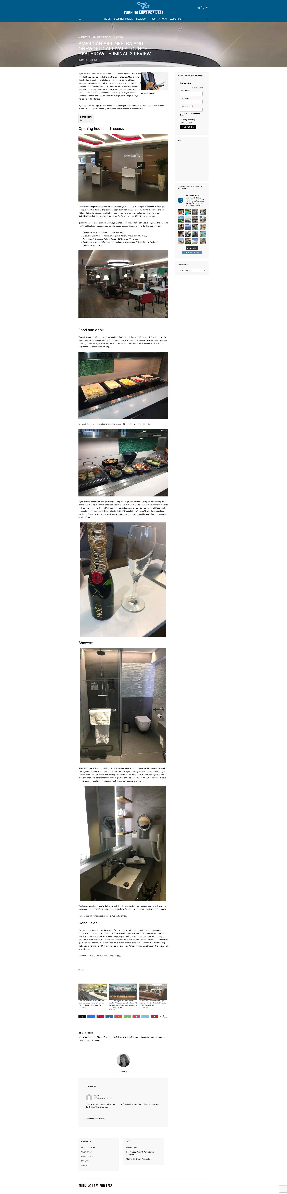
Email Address (186, 106)
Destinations (159, 19)
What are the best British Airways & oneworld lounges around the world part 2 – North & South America (91, 1003)
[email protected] (88, 1147)
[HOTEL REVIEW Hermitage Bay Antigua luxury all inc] (181, 219)
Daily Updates (187, 122)
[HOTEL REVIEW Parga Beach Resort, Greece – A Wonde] (188, 212)
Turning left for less (95, 1185)
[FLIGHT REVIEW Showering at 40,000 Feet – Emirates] (203, 241)
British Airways (104, 37)
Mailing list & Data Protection (138, 1159)
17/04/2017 (82, 60)
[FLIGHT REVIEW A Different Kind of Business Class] (195, 241)
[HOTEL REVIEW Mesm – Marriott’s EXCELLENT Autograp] (195, 227)
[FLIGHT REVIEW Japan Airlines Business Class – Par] (188, 234)
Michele (93, 60)
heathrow (85, 1040)
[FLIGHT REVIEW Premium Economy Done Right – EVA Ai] (188, 219)
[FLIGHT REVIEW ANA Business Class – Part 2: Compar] (203, 227)
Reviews (141, 19)
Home (107, 19)
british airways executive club (126, 1037)
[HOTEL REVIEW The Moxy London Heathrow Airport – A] (181, 234)
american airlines (87, 1037)
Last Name (185, 98)
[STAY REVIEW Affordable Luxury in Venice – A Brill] (203, 234)
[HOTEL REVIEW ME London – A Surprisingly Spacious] (203, 219)
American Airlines (86, 37)
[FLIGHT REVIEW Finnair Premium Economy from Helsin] (195, 234)
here (119, 956)
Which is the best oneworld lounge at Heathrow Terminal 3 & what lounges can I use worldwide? (152, 1003)
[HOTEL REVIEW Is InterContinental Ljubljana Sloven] (203, 212)
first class (161, 1037)
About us (175, 19)
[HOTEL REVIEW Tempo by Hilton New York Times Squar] (195, 212)
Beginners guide (123, 19)
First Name (185, 90)
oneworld (96, 1040)
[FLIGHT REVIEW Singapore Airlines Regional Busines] (188, 227)
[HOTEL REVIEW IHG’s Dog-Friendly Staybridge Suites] (181, 227)
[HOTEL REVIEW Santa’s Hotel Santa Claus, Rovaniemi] (188, 241)
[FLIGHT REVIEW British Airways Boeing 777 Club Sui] (181, 241)
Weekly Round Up (188, 120)
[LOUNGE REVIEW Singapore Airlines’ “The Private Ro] (195, 219)
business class (148, 1037)
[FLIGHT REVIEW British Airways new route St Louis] (181, 212)
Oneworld (118, 37)
